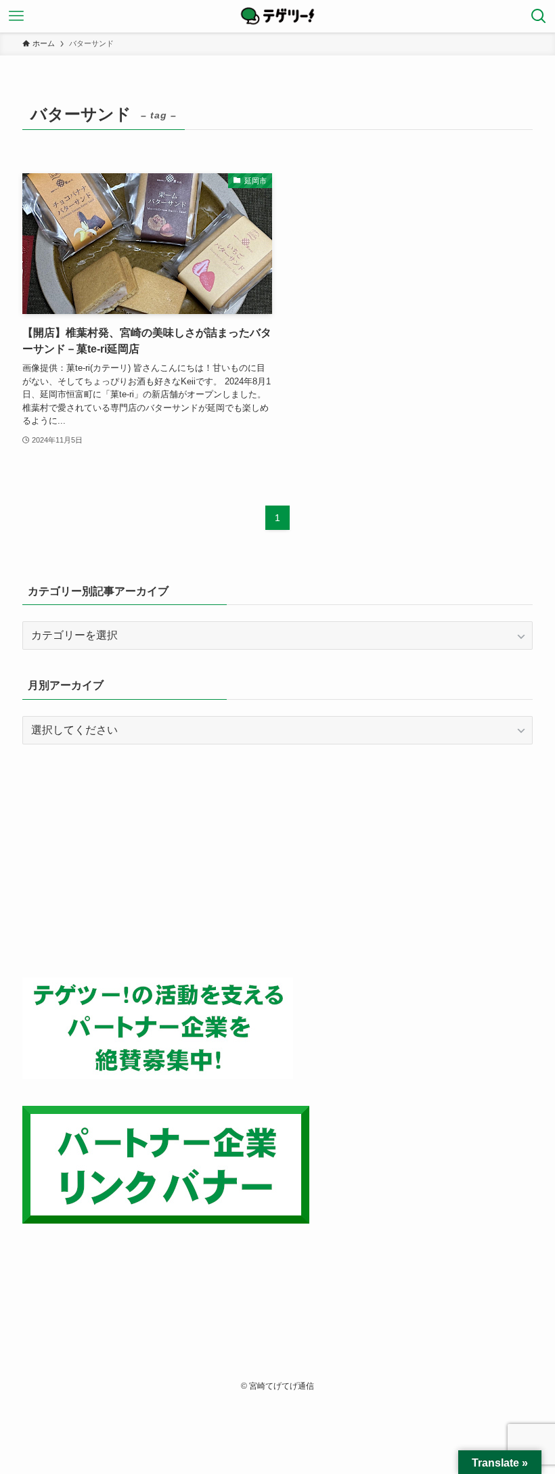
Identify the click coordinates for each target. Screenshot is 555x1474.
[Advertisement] (277, 861)
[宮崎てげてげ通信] (277, 16)
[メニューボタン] (16, 16)
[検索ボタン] (539, 16)
